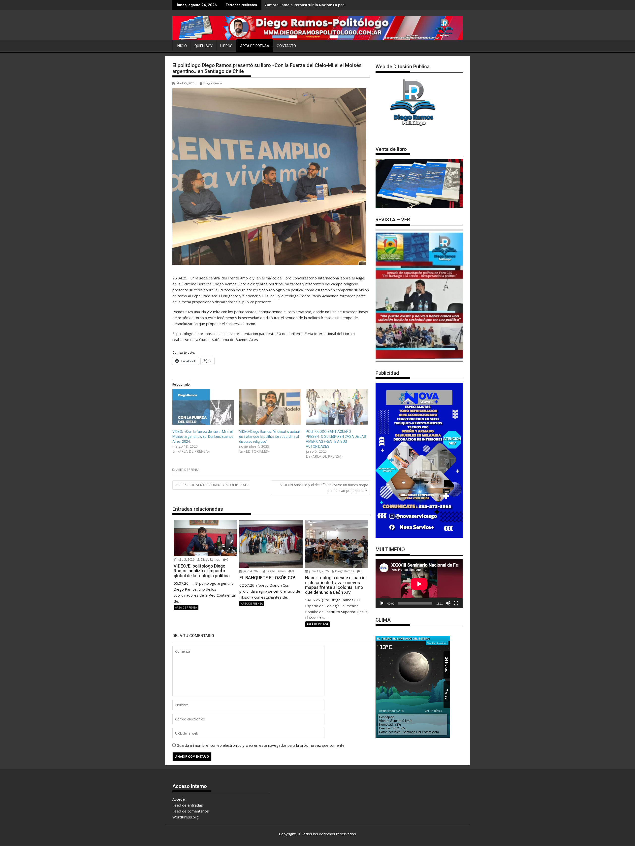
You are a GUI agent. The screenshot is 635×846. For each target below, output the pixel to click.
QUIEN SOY (203, 46)
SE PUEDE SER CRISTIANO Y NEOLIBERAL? (213, 484)
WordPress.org (185, 816)
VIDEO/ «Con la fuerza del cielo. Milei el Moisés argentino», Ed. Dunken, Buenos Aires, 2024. (202, 436)
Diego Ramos (212, 83)
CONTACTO (286, 46)
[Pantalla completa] (456, 603)
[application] (419, 583)
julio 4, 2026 (251, 571)
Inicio (181, 46)
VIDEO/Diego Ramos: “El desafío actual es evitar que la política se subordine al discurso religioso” (269, 436)
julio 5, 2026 (185, 559)
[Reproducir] (382, 603)
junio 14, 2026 (318, 571)
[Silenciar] (448, 603)
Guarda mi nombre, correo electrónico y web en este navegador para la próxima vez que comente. (261, 745)
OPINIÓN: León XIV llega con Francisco (297, 4)
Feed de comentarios (190, 811)
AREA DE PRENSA (254, 46)
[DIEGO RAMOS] (317, 27)
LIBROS (226, 46)
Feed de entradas (187, 805)
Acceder (179, 799)
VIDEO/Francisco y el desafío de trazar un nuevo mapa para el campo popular (324, 487)
